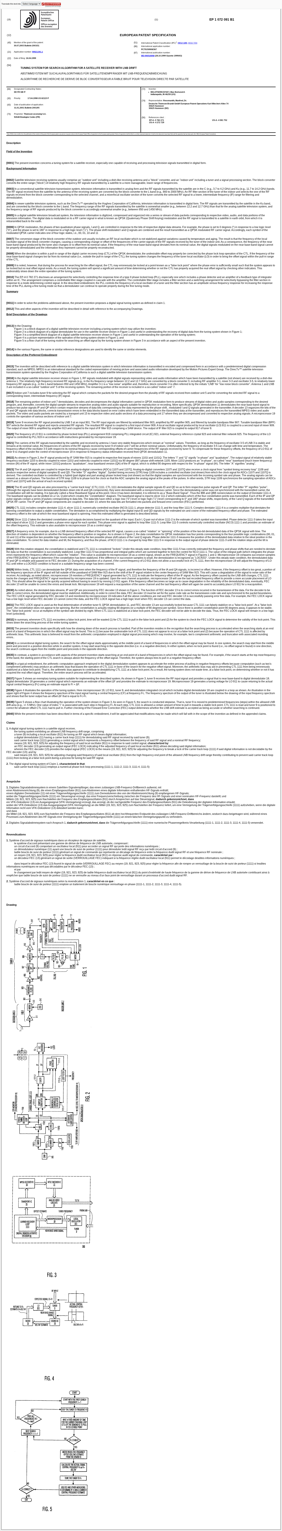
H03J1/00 (182, 43)
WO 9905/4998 (148, 56)
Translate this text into (11, 4)
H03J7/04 (192, 43)
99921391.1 (37, 52)
